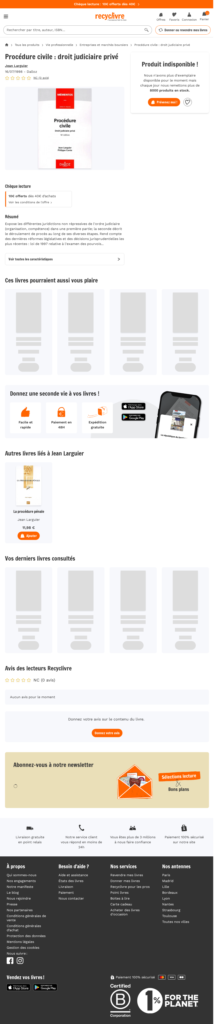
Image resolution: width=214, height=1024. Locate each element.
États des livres (71, 881)
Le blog (13, 893)
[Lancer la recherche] (147, 30)
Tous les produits (27, 44)
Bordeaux (170, 893)
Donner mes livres (125, 881)
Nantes (168, 904)
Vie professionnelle (59, 44)
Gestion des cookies (23, 948)
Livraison (66, 887)
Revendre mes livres (126, 875)
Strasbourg (171, 910)
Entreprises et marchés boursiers (104, 44)
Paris (166, 875)
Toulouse (169, 916)
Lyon (166, 898)
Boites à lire (120, 898)
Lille (165, 887)
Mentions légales (20, 942)
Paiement (66, 893)
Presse (12, 904)
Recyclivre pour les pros (130, 887)
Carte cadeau (121, 904)
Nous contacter (71, 898)
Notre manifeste (20, 887)
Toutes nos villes (175, 922)
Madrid (167, 881)
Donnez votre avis (107, 733)
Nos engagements (21, 881)
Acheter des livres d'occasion (125, 912)
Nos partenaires (20, 910)
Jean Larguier (16, 66)
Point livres (119, 893)
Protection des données (26, 936)
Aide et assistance (73, 875)
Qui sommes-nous (21, 875)
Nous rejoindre (19, 898)
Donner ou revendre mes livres (185, 30)
